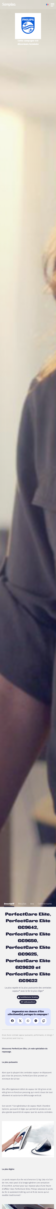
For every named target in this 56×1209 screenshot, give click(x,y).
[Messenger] (36, 1021)
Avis (32, 904)
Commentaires (45, 904)
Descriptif (9, 904)
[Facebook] (12, 1021)
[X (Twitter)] (20, 1021)
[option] (9, 904)
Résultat (22, 904)
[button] (47, 5)
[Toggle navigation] (52, 4)
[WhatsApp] (28, 1021)
